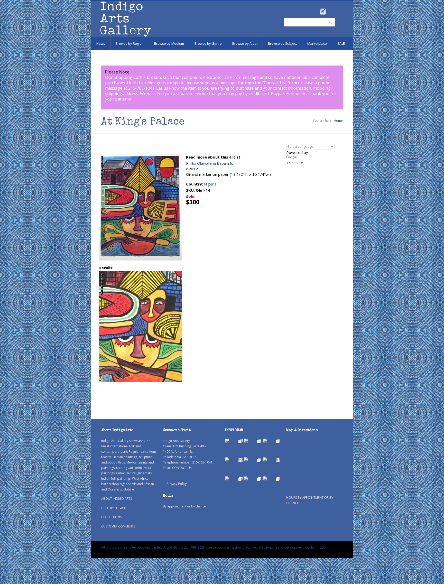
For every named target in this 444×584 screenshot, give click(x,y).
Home (338, 120)
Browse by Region (130, 43)
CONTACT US (181, 468)
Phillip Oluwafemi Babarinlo (209, 163)
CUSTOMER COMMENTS (118, 526)
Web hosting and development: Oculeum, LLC (292, 547)
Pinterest (330, 11)
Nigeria (210, 184)
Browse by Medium (169, 43)
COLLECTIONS (111, 517)
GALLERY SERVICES (114, 508)
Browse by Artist (244, 43)
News (100, 43)
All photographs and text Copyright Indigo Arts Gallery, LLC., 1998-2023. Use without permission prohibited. (179, 547)
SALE (341, 43)
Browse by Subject (282, 43)
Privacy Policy (176, 483)
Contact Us (274, 83)
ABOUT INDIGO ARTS (116, 498)
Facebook (315, 11)
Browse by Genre (208, 43)
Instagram (322, 11)
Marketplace (317, 43)
